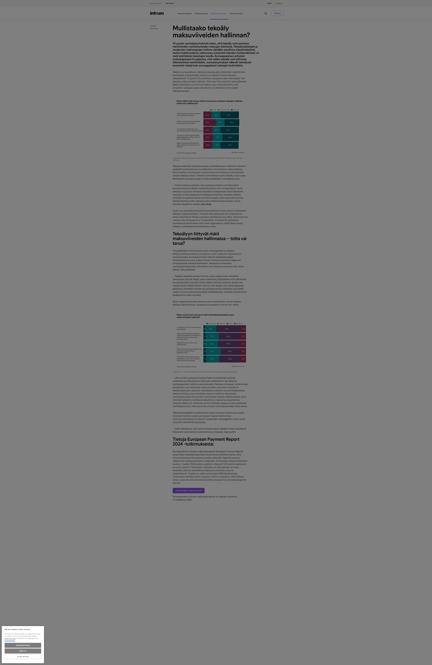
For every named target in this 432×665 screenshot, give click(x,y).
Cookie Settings (23, 656)
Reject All (22, 651)
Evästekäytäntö (10, 640)
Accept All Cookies (23, 645)
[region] (23, 644)
